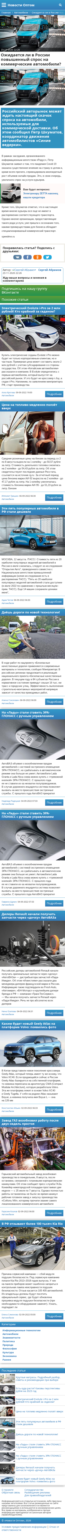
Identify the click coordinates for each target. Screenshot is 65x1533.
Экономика (9, 1356)
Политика (8, 1341)
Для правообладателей (37, 1495)
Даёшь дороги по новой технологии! (31, 612)
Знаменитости (11, 1337)
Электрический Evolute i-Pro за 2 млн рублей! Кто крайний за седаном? (31, 309)
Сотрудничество (33, 1490)
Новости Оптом (21, 5)
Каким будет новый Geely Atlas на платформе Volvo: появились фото (29, 1025)
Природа (7, 1344)
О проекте (8, 1490)
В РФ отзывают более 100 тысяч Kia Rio (32, 1224)
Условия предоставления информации (24, 1526)
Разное (6, 1359)
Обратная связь (11, 1492)
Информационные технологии (21, 1330)
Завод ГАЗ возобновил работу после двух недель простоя (30, 1122)
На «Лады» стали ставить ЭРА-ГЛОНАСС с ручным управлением (28, 714)
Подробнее (54, 394)
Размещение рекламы (37, 1492)
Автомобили (8, 395)
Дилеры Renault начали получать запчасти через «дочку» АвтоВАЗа (29, 915)
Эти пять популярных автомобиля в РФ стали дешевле (30, 510)
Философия (9, 1348)
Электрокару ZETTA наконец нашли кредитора (40, 195)
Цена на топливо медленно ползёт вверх (29, 406)
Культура (8, 1352)
